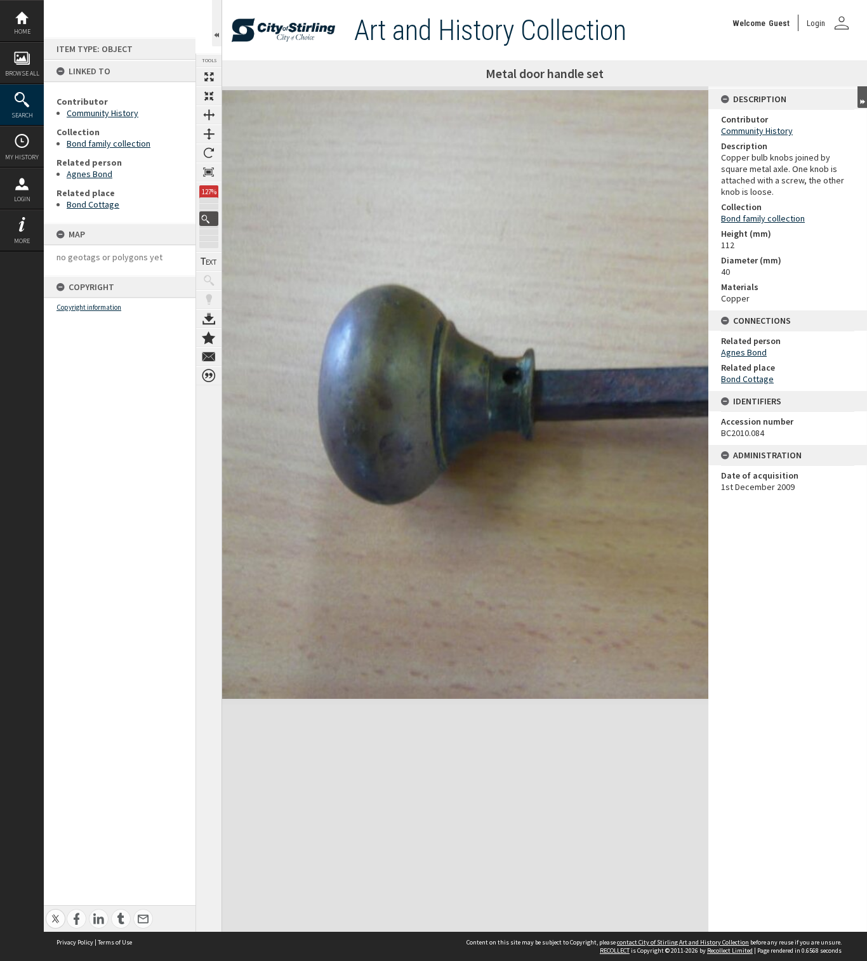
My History (22, 157)
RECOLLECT (615, 950)
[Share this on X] (55, 912)
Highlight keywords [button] (209, 299)
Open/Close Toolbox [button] (217, 23)
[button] (208, 218)
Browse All (22, 73)
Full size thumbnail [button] (209, 76)
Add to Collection (209, 337)
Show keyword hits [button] (209, 280)
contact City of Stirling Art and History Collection (683, 942)
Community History (102, 113)
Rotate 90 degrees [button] (209, 152)
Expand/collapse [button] (862, 97)
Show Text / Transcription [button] (209, 261)
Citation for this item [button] (209, 375)
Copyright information (88, 307)
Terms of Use (115, 942)
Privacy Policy (74, 942)
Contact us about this (209, 356)
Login (22, 199)
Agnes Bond (89, 174)
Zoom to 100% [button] (209, 172)
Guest (779, 23)
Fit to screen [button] (209, 95)
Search (22, 115)
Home (22, 31)
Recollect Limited (730, 950)
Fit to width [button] (209, 114)
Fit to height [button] (209, 133)
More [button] (22, 241)
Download (209, 318)
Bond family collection (108, 143)
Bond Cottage (93, 204)
